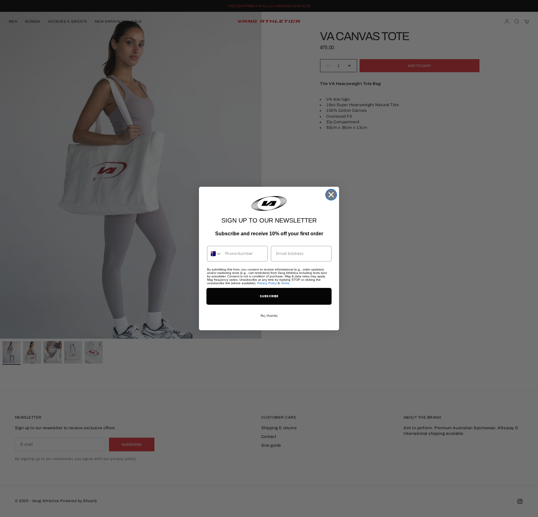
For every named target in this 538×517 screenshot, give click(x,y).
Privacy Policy (267, 283)
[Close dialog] (331, 194)
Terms (285, 283)
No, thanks (269, 315)
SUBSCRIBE (269, 296)
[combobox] (214, 253)
